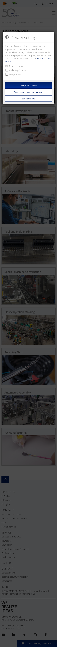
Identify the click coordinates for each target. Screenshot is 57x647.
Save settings (28, 98)
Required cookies (17, 66)
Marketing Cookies (17, 70)
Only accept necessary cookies (28, 92)
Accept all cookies (28, 85)
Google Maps (15, 74)
